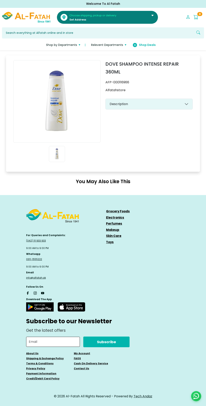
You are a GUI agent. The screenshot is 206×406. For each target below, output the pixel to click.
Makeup (112, 230)
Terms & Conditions (40, 363)
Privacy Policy (35, 368)
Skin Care (113, 236)
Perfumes (114, 223)
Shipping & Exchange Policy (45, 358)
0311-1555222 (34, 259)
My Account (82, 353)
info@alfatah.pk (36, 277)
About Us (32, 353)
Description (119, 104)
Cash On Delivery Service (91, 363)
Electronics (115, 217)
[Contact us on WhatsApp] (196, 396)
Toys (110, 242)
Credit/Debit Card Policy (43, 378)
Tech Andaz (143, 396)
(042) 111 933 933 (36, 240)
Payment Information (41, 373)
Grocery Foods (118, 211)
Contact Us (81, 368)
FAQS (77, 358)
